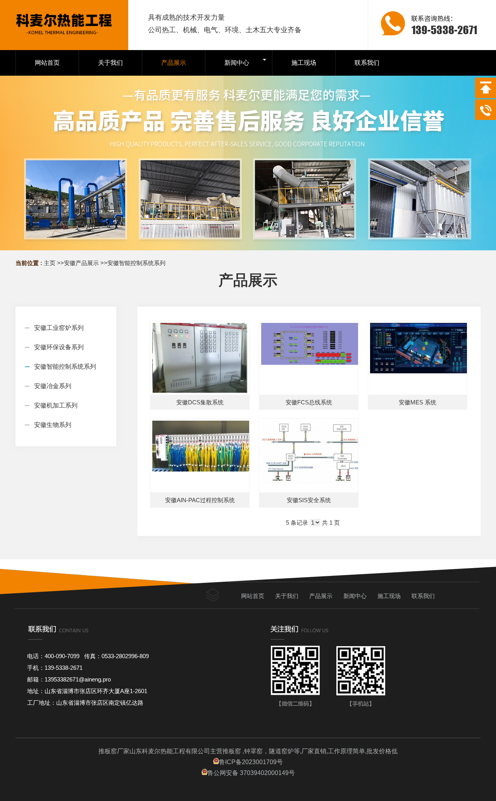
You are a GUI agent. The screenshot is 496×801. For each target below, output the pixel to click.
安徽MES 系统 (417, 402)
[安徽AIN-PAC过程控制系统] (200, 455)
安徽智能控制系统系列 (136, 263)
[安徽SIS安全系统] (308, 455)
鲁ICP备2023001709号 (251, 762)
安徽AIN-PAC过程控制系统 (200, 500)
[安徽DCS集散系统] (200, 358)
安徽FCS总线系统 (309, 402)
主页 (49, 263)
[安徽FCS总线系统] (308, 358)
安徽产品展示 (81, 263)
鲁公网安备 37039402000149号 (251, 773)
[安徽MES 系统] (417, 358)
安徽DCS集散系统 (200, 402)
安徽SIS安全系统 (309, 500)
